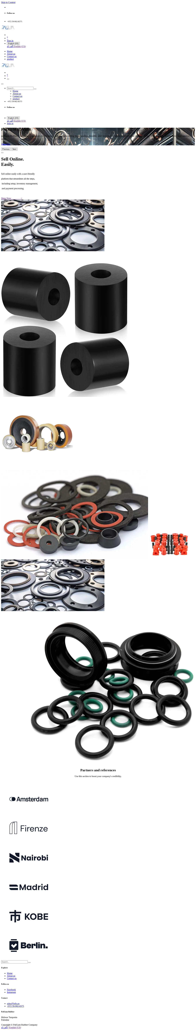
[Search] (29, 962)
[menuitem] (10, 46)
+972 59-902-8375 (15, 1006)
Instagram (11, 992)
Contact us (12, 978)
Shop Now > (11, 198)
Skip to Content (8, 2)
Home (9, 973)
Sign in (10, 40)
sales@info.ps (13, 1003)
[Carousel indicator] (2, 152)
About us (11, 976)
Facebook (11, 989)
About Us (5, 144)
